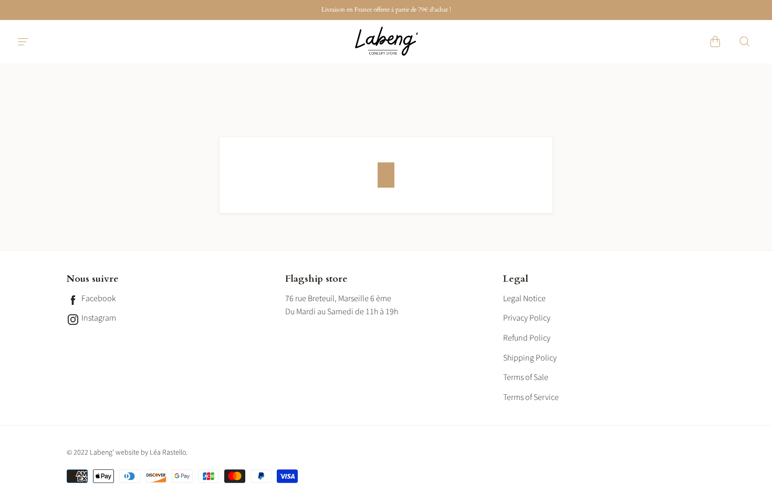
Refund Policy (526, 338)
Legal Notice (524, 298)
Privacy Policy (526, 318)
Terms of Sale (525, 377)
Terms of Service (531, 397)
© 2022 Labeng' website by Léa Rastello (126, 452)
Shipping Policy (530, 358)
